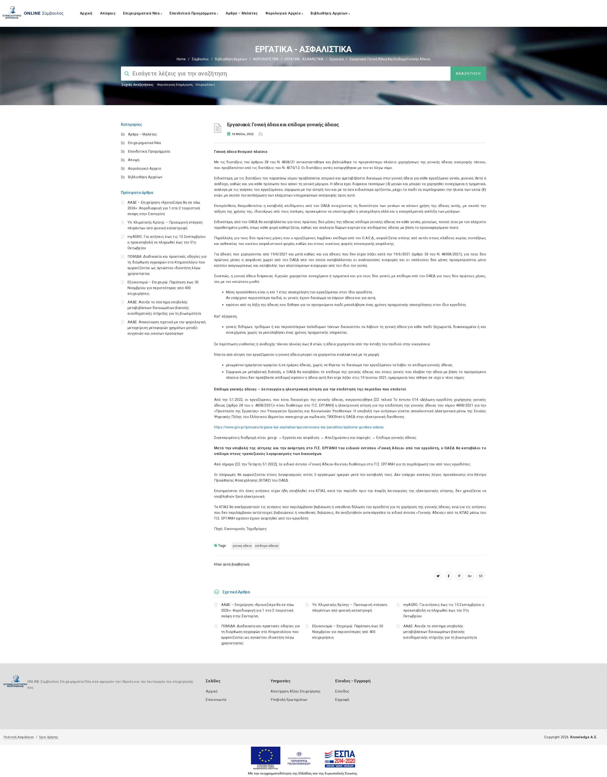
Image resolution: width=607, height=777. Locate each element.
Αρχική (86, 13)
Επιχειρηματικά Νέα (142, 13)
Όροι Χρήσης (48, 737)
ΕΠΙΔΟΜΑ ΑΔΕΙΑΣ (267, 546)
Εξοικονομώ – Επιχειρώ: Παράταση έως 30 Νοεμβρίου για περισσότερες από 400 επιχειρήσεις (163, 288)
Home (181, 59)
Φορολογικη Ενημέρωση (175, 84)
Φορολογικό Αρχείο (283, 13)
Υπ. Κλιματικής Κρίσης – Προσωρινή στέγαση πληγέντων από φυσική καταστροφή (349, 608)
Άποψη (134, 160)
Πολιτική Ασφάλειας (19, 737)
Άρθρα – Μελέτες (242, 13)
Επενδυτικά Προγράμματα (193, 13)
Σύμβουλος (200, 59)
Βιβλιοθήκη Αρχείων (330, 13)
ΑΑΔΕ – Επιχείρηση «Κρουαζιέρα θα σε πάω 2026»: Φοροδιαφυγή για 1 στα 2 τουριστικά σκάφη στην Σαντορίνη (164, 208)
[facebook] (448, 576)
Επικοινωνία (216, 699)
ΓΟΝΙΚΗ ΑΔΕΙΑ (242, 546)
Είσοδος (342, 691)
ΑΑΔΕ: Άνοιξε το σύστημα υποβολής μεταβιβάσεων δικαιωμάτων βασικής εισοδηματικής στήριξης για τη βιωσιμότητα (164, 308)
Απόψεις (108, 13)
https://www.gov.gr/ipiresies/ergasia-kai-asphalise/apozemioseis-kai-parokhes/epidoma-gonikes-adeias (299, 427)
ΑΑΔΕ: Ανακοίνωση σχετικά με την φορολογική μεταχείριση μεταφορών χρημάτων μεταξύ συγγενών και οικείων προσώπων (167, 328)
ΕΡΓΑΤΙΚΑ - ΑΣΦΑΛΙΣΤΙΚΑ (304, 59)
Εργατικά (337, 59)
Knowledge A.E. (583, 737)
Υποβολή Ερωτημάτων (289, 699)
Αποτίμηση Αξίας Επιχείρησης (296, 691)
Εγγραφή (342, 699)
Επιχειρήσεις (205, 84)
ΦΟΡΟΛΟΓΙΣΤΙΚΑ (266, 59)
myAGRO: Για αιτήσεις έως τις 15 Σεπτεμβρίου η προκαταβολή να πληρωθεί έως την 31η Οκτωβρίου (167, 242)
